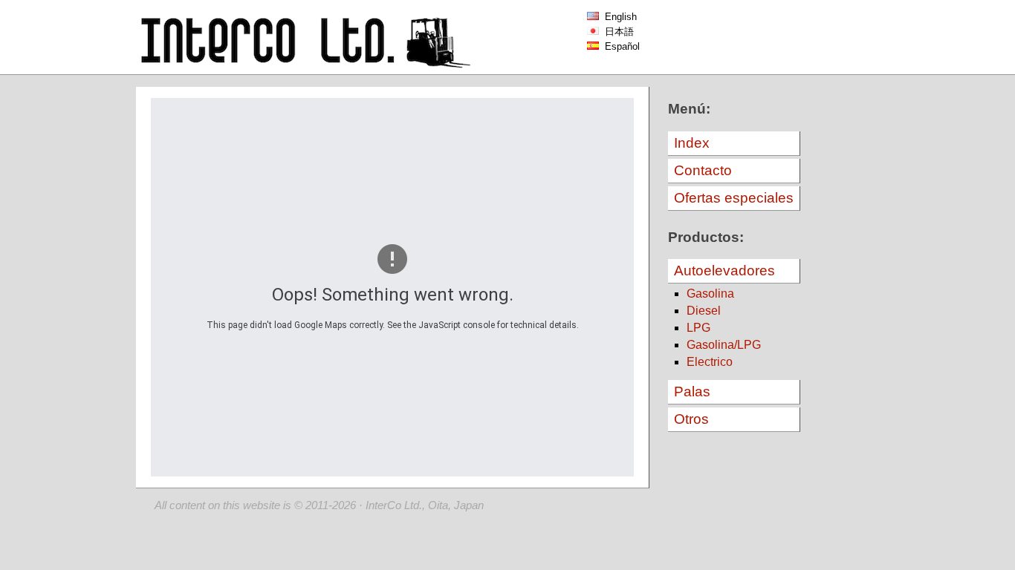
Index (692, 143)
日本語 (616, 31)
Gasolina (710, 293)
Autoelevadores (724, 270)
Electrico (710, 362)
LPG (698, 327)
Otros (691, 419)
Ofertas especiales (734, 198)
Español (619, 46)
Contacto (703, 170)
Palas (692, 391)
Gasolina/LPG (724, 344)
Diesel (704, 310)
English (618, 16)
